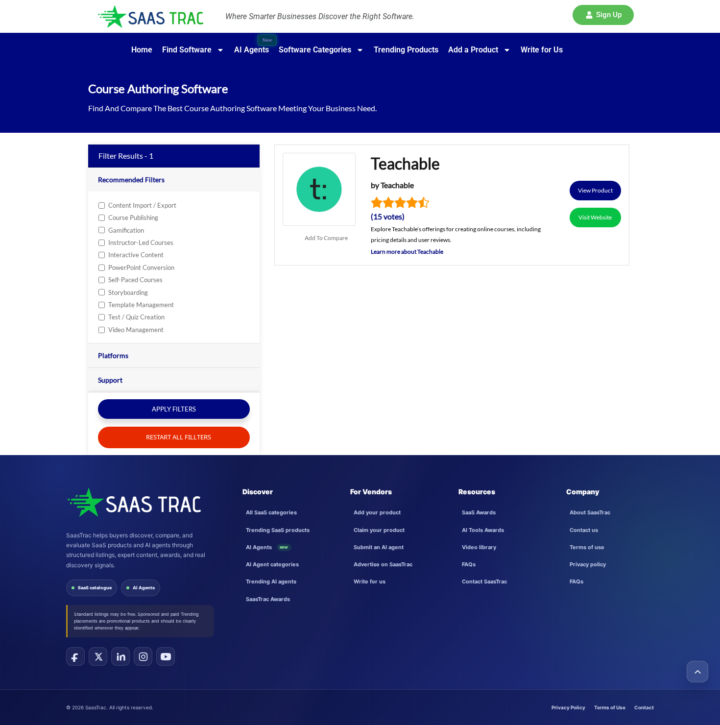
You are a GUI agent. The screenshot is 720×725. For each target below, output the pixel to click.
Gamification (126, 230)
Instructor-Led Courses (140, 242)
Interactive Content (136, 255)
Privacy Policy (568, 707)
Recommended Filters (131, 179)
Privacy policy (588, 564)
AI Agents (144, 587)
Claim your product (379, 530)
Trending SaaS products (278, 530)
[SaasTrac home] (133, 502)
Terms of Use (609, 707)
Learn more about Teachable (407, 251)
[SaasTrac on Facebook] (75, 656)
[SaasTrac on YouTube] (165, 656)
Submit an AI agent (379, 547)
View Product (595, 190)
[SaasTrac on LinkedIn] (120, 656)
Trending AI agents (271, 581)
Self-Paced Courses (135, 280)
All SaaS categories (271, 512)
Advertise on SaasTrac (383, 564)
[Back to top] (697, 671)
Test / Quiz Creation (136, 317)
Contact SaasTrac (484, 581)
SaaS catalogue (95, 587)
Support (110, 380)
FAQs (469, 564)
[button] (603, 15)
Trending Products (406, 49)
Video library (479, 547)
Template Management (141, 305)
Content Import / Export (142, 205)
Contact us (584, 530)
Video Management (136, 330)
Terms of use (587, 547)
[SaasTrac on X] (98, 656)
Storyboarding (128, 292)
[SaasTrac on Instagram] (143, 656)
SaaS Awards (479, 512)
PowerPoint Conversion (141, 267)
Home (141, 49)
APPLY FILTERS (174, 409)
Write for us (369, 581)
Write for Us (542, 49)
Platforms (113, 355)
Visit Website (595, 217)
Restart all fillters (177, 437)
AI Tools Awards (483, 530)
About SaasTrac (590, 512)
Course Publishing (133, 217)
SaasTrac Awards (268, 599)
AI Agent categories (272, 564)
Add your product (377, 512)
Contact (644, 707)
